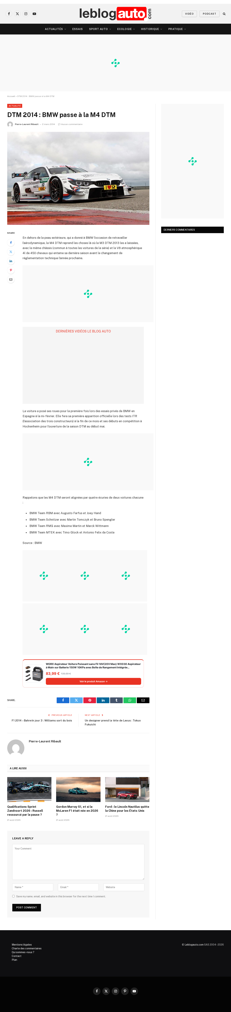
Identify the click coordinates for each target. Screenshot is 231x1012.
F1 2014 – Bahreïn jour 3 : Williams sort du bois (42, 720)
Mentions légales (22, 944)
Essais (77, 29)
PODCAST (209, 13)
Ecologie (124, 29)
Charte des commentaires (27, 948)
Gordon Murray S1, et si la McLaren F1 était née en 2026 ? (77, 810)
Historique (150, 29)
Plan (14, 959)
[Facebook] (10, 242)
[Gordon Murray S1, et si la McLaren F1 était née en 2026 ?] (78, 789)
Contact (16, 956)
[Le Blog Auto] (115, 14)
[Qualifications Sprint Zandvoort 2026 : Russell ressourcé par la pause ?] (29, 789)
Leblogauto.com (194, 944)
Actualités (54, 29)
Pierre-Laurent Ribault (26, 124)
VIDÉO (189, 13)
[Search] (224, 14)
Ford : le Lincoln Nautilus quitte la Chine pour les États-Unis (127, 808)
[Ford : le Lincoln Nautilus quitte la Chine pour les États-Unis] (127, 789)
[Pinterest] (10, 270)
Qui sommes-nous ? (23, 952)
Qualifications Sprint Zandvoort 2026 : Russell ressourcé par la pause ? (25, 810)
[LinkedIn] (10, 261)
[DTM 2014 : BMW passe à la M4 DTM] (78, 178)
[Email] (10, 279)
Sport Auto (98, 29)
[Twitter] (10, 251)
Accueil (11, 96)
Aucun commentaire (71, 124)
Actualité (15, 106)
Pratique (175, 29)
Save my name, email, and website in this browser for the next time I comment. (61, 896)
